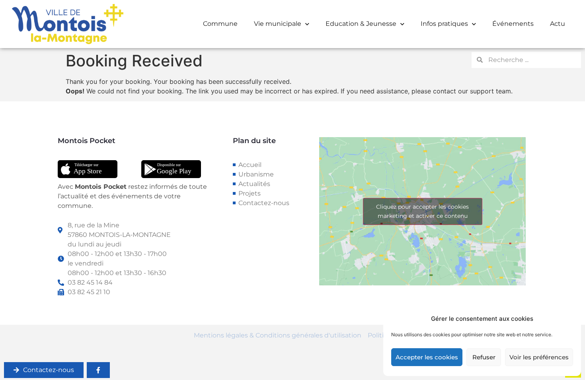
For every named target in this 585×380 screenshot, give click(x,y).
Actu (557, 23)
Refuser (483, 357)
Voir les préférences (539, 357)
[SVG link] (87, 169)
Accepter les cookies (427, 357)
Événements (513, 23)
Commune (220, 23)
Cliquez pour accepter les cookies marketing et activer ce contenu (422, 211)
